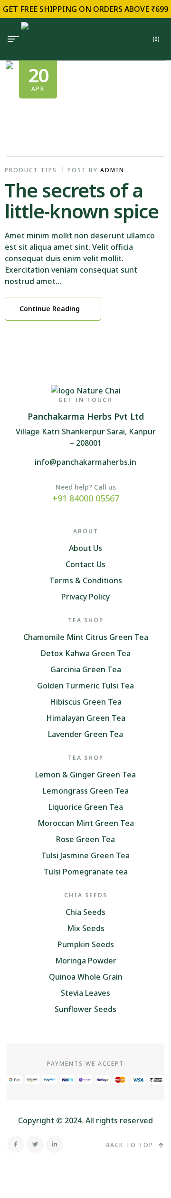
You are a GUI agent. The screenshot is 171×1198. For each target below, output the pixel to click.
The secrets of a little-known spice (82, 200)
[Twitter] (35, 1144)
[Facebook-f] (15, 1144)
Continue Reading (49, 308)
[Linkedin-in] (54, 1144)
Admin (112, 170)
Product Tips (31, 170)
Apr (38, 77)
